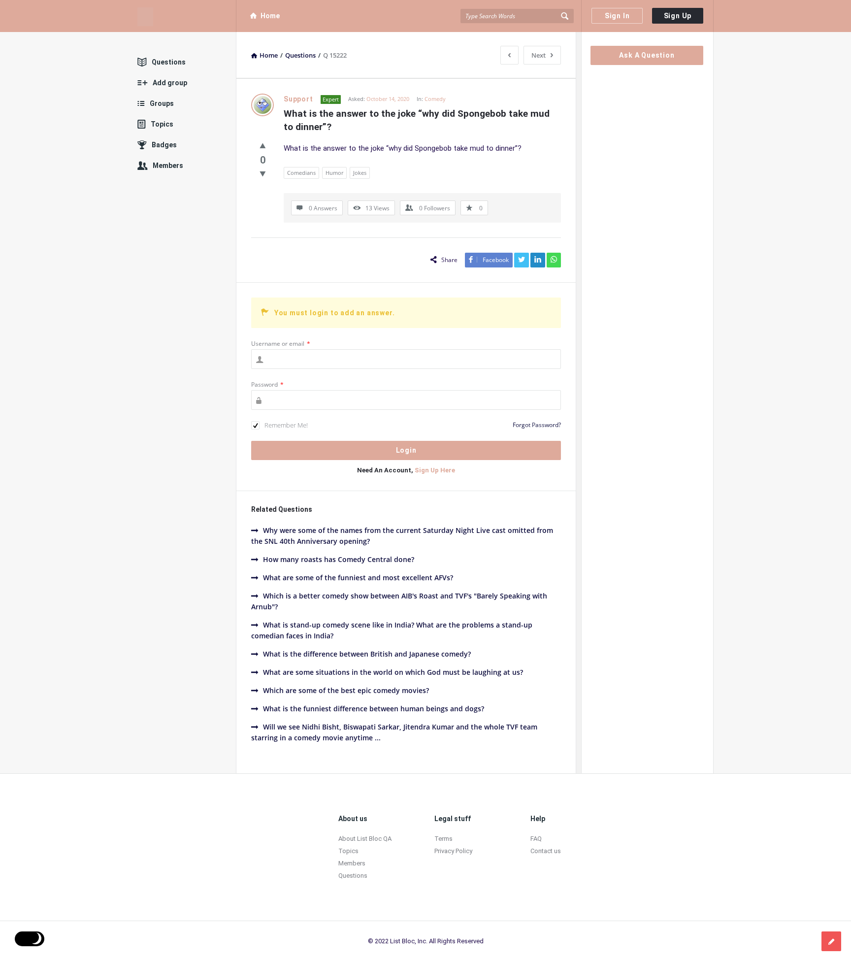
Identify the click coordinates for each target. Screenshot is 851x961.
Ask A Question (646, 55)
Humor (334, 172)
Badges (164, 145)
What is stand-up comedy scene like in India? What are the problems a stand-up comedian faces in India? (391, 630)
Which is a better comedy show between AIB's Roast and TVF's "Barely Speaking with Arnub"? (399, 601)
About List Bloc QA (365, 838)
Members (168, 165)
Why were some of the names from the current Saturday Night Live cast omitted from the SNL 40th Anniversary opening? (402, 536)
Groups (162, 103)
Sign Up (678, 16)
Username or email (280, 343)
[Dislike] (263, 173)
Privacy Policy (453, 851)
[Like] (263, 145)
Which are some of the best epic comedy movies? (346, 690)
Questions (169, 62)
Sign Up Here (435, 470)
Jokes (359, 172)
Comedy (435, 98)
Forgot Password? (537, 425)
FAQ (536, 838)
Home (270, 16)
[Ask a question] (831, 941)
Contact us (545, 851)
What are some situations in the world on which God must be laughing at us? (393, 672)
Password (267, 384)
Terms (443, 838)
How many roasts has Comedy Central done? (338, 559)
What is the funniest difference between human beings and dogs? (373, 708)
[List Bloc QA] (186, 16)
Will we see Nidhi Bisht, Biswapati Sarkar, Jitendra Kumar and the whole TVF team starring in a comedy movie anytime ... (394, 732)
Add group (170, 83)
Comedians (301, 172)
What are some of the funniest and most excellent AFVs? (358, 577)
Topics (162, 124)
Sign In (617, 16)
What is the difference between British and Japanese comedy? (367, 654)
